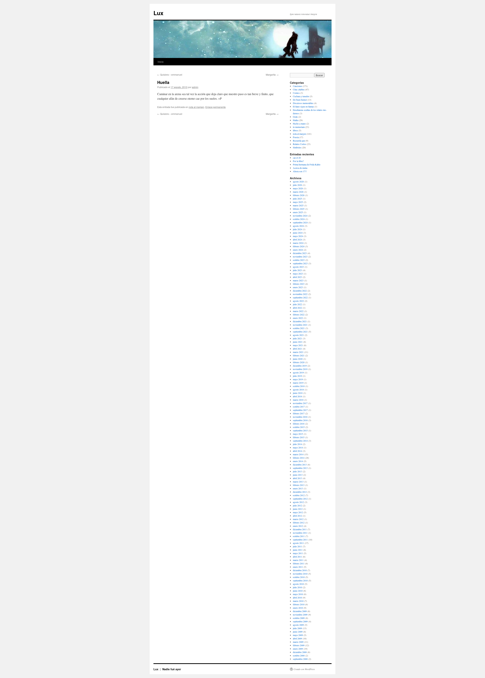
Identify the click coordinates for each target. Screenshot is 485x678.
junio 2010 (298, 590)
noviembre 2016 (300, 416)
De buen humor (300, 99)
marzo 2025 (298, 205)
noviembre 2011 (300, 532)
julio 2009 (297, 628)
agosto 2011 (298, 542)
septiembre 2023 (300, 263)
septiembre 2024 (300, 222)
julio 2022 (297, 304)
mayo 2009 (298, 635)
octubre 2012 (299, 495)
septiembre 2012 (300, 498)
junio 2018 (298, 392)
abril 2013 (297, 478)
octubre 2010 (299, 577)
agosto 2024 (298, 225)
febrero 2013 (298, 484)
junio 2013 (298, 474)
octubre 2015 (299, 427)
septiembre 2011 (300, 539)
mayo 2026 (298, 188)
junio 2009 (298, 631)
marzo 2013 (298, 481)
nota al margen (196, 107)
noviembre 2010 (300, 573)
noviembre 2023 (300, 256)
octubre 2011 (299, 536)
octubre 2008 (299, 655)
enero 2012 (298, 525)
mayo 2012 (298, 512)
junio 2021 (298, 341)
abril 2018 (297, 396)
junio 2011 (298, 549)
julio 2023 (297, 270)
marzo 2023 (298, 280)
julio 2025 (297, 198)
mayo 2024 (298, 236)
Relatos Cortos (299, 143)
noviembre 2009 (300, 614)
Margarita (272, 74)
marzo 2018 (298, 399)
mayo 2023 (298, 273)
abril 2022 (297, 307)
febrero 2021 (298, 355)
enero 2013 (298, 488)
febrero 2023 (298, 283)
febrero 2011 (298, 563)
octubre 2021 (299, 328)
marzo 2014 (298, 454)
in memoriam (299, 126)
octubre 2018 (299, 386)
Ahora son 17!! (300, 171)
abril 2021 (297, 348)
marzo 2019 (298, 382)
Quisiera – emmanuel (169, 74)
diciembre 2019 (300, 365)
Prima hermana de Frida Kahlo (306, 164)
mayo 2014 (298, 447)
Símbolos (297, 147)
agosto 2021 (298, 334)
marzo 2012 (298, 519)
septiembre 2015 (300, 430)
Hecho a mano (299, 123)
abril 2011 (297, 556)
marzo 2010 (298, 600)
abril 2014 (297, 450)
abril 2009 (297, 638)
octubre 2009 (299, 617)
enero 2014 (298, 461)
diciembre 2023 (300, 253)
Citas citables (299, 89)
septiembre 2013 (300, 467)
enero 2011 (298, 566)
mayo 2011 (298, 553)
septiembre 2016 (300, 420)
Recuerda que (299, 140)
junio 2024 (298, 232)
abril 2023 (297, 276)
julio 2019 (297, 375)
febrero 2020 (298, 362)
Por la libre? (298, 161)
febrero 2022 (298, 314)
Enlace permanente (215, 107)
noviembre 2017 (300, 403)
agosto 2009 (298, 624)
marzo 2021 (298, 351)
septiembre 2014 (300, 440)
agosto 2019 (298, 372)
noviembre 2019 (300, 369)
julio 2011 (297, 546)
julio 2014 (297, 444)
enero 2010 (298, 607)
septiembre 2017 (300, 409)
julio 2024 (297, 229)
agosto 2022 (298, 300)
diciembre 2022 (300, 290)
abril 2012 (297, 515)
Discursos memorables (303, 103)
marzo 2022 (298, 311)
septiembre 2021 (300, 331)
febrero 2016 (298, 423)
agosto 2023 (298, 266)
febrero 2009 (298, 645)
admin (195, 87)
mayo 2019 (298, 379)
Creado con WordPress (304, 669)
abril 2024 (297, 239)
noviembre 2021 (300, 324)
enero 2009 (298, 648)
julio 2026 (297, 184)
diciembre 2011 (300, 529)
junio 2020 (298, 358)
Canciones (297, 86)
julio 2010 (297, 587)
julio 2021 (297, 338)
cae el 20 (297, 157)
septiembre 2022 (300, 297)
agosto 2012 (298, 502)
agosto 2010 (298, 583)
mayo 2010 (298, 594)
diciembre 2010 (300, 570)
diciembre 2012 (300, 491)
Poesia (296, 137)
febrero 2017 (298, 413)
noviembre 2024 (300, 215)
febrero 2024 (298, 246)
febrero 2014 (298, 457)
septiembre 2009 (300, 621)
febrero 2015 (298, 437)
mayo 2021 (298, 345)
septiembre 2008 (300, 658)
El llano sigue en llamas (303, 106)
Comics (296, 92)
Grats (295, 116)
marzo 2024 (298, 242)
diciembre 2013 (300, 464)
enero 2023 (298, 287)
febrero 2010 (298, 604)
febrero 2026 (298, 195)
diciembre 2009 (300, 611)
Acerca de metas (300, 167)
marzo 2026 (298, 191)
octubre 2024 (299, 219)
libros (295, 130)
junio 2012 (298, 508)
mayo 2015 (298, 433)
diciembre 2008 (300, 652)
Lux (158, 13)
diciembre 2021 (300, 321)
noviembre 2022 (300, 294)
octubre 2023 (299, 259)
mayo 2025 (298, 201)
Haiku (295, 120)
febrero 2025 (298, 208)
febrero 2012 (298, 522)
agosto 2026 (298, 181)
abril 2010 (297, 597)
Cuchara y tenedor (301, 96)
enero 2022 (298, 317)
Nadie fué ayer (171, 669)
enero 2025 (298, 212)
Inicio (160, 61)
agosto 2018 (298, 389)
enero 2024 (298, 249)
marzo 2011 (298, 559)
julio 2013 (297, 471)
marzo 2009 (298, 641)
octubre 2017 (299, 406)
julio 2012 (297, 505)
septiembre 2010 (300, 580)
